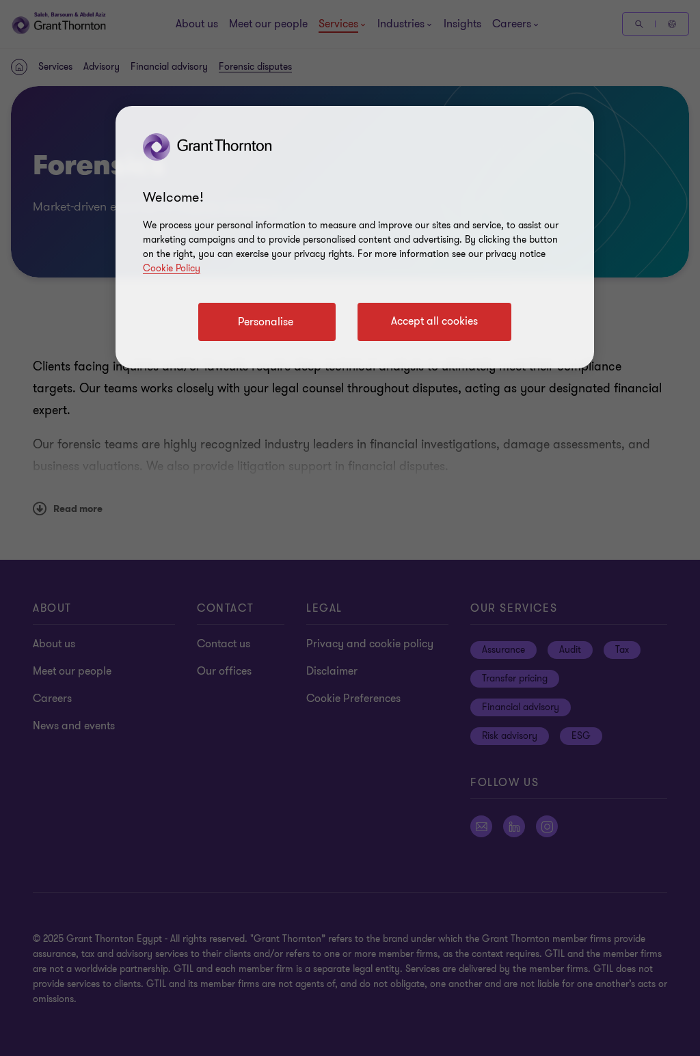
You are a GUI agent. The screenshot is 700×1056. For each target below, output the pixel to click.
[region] (355, 237)
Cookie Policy (171, 268)
